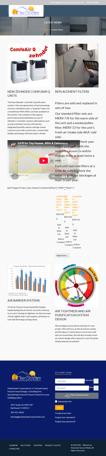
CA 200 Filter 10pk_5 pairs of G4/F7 (67, 204)
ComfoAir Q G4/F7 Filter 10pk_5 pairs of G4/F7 (77, 206)
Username (89, 380)
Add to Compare (61, 240)
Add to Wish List (59, 229)
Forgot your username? (65, 417)
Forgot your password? (65, 421)
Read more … (62, 255)
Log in (59, 407)
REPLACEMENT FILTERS (72, 91)
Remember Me (64, 401)
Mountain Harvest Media (81, 448)
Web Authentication (79, 395)
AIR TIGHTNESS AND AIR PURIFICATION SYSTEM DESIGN (72, 315)
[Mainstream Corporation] (26, 6)
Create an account (63, 413)
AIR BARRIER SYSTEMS (23, 300)
